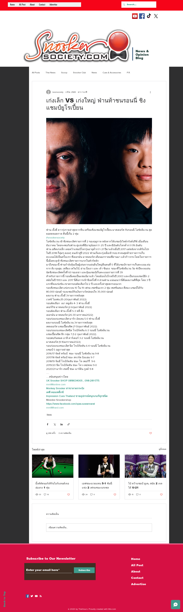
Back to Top (4, 599)
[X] (156, 16)
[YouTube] (135, 16)
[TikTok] (149, 16)
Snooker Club (79, 72)
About (135, 571)
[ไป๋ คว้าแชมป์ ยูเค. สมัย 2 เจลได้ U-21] (145, 466)
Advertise (138, 584)
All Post (137, 565)
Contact (137, 577)
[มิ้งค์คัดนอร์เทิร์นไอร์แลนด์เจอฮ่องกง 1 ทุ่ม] (52, 466)
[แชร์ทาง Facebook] (47, 424)
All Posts (36, 72)
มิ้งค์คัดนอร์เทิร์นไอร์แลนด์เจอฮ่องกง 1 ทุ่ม (52, 485)
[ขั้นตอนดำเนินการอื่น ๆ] (150, 92)
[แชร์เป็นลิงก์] (68, 424)
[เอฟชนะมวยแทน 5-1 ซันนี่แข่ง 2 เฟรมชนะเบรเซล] (99, 466)
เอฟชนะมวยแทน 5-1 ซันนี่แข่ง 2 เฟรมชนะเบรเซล (97, 485)
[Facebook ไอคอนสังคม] (27, 596)
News (94, 72)
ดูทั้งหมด (162, 449)
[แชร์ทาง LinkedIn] (61, 424)
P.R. (128, 72)
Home (135, 558)
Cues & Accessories (112, 72)
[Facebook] (142, 16)
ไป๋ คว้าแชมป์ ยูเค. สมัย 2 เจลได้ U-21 (145, 485)
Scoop (64, 72)
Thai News (50, 72)
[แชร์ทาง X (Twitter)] (54, 424)
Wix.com (112, 609)
